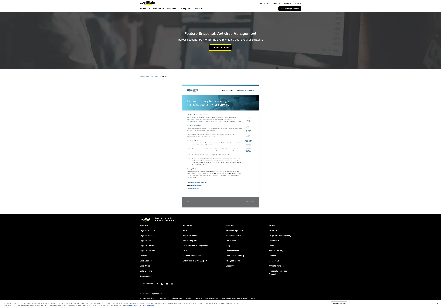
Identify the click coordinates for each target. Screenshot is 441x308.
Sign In (296, 3)
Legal (271, 246)
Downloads (231, 240)
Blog (228, 246)
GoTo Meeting (146, 271)
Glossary (230, 266)
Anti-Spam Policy (177, 298)
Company (185, 8)
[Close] (437, 303)
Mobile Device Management (195, 246)
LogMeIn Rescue (147, 235)
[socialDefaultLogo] (157, 283)
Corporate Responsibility (280, 235)
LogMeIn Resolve (147, 230)
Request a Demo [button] (220, 47)
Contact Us (274, 261)
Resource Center (233, 235)
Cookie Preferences (211, 298)
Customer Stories (234, 251)
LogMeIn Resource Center (149, 76)
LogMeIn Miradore (148, 251)
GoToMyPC (144, 256)
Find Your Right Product (236, 230)
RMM (185, 230)
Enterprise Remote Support (195, 261)
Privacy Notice (133, 305)
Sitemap (253, 298)
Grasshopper (145, 276)
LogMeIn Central (147, 246)
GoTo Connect (146, 261)
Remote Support (190, 240)
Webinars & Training (235, 256)
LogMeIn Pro (145, 240)
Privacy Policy (162, 298)
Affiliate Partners (276, 266)
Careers (272, 256)
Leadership (274, 240)
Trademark (198, 298)
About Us (273, 230)
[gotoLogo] (147, 3)
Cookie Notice (149, 305)
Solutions (157, 8)
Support (275, 3)
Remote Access (190, 235)
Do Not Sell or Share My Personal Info (234, 298)
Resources (171, 8)
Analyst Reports (233, 261)
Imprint (188, 298)
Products (143, 8)
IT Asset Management (192, 256)
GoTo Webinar (146, 266)
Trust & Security (276, 251)
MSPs (197, 8)
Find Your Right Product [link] (290, 9)
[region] (220, 304)
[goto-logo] (220, 219)
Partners (286, 3)
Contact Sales (264, 3)
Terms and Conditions (147, 298)
